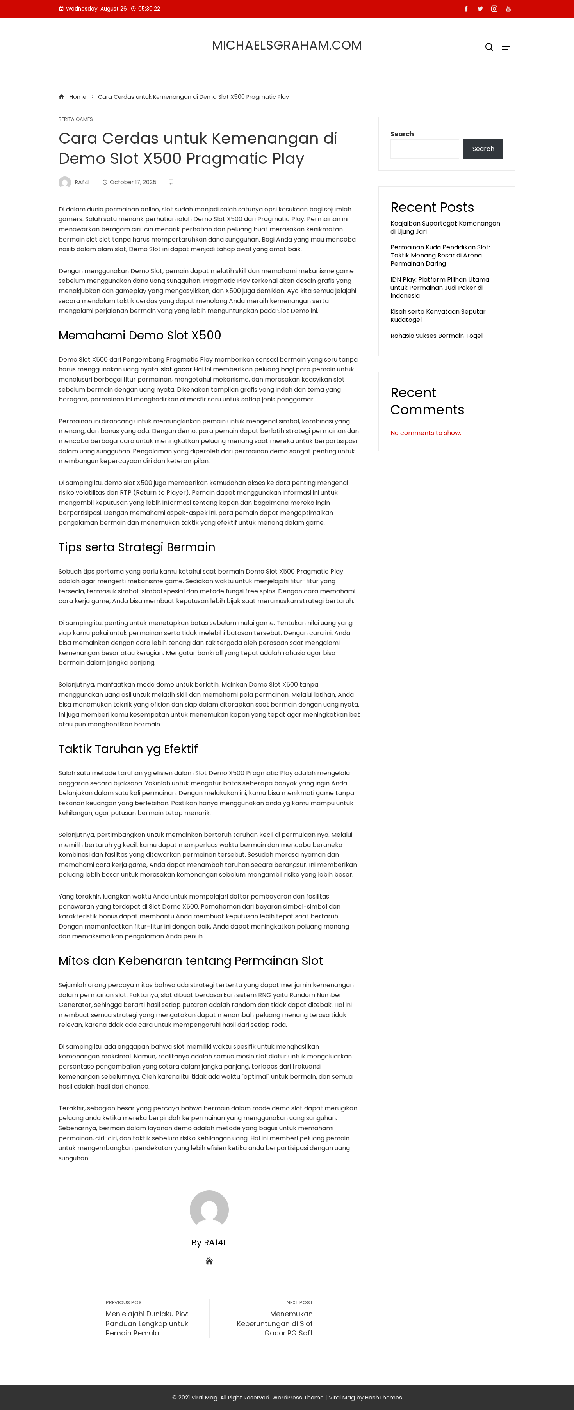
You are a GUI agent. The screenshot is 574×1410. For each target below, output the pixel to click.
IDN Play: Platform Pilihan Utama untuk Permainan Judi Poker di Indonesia (439, 287)
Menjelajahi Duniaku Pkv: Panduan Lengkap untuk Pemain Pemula (147, 1318)
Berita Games (76, 119)
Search (402, 134)
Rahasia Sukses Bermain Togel (436, 335)
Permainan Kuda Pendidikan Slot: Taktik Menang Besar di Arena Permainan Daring (440, 255)
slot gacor (176, 369)
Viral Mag (342, 1397)
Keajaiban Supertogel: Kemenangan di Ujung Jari (445, 227)
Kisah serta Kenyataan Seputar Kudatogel (438, 315)
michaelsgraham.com (287, 45)
